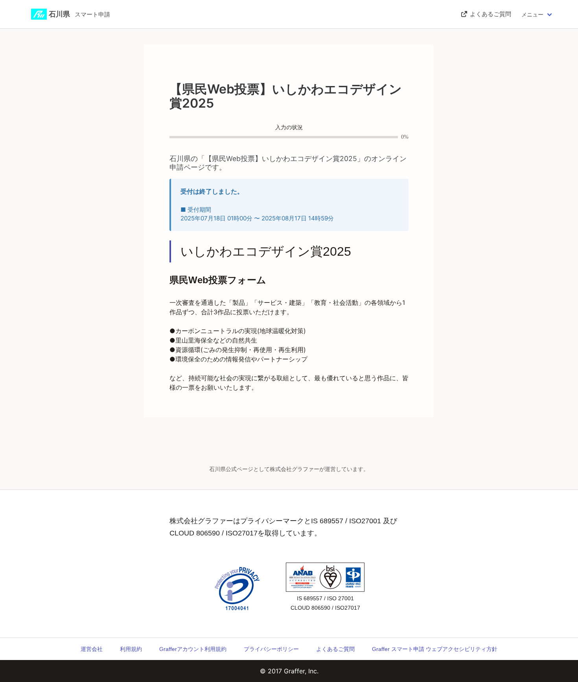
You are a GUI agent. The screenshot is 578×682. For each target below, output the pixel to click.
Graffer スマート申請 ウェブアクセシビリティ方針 (434, 649)
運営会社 (92, 649)
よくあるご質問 (335, 649)
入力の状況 (289, 127)
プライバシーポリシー (271, 649)
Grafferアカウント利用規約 (192, 649)
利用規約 (131, 649)
